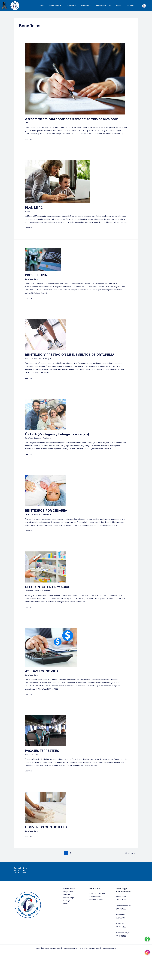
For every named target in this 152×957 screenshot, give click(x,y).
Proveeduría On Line (103, 6)
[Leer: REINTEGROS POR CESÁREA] (45, 490)
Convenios (85, 6)
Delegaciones (68, 891)
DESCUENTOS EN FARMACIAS (47, 587)
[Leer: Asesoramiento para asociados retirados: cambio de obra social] (75, 78)
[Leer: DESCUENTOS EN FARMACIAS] (45, 567)
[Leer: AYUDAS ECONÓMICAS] (51, 647)
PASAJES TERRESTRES (42, 751)
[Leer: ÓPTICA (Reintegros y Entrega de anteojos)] (45, 414)
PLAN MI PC (34, 207)
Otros (27, 123)
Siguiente (130, 853)
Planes (27, 211)
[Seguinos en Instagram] (147, 951)
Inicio (42, 6)
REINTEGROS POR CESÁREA (46, 510)
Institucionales (54, 6)
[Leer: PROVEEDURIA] (43, 259)
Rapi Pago (66, 900)
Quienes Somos (69, 888)
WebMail (66, 904)
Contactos (129, 6)
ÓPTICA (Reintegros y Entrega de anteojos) (57, 434)
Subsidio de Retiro (96, 900)
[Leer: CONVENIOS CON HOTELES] (45, 807)
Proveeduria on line (97, 893)
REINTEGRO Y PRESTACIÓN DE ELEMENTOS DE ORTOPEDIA (69, 355)
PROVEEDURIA (36, 275)
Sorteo (118, 6)
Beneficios (70, 6)
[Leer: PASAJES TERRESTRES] (45, 730)
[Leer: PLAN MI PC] (57, 181)
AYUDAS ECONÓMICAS (42, 671)
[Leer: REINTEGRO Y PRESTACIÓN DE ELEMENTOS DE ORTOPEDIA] (45, 334)
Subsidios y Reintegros (42, 358)
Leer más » (29, 139)
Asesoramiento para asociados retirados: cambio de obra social (72, 119)
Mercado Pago (68, 897)
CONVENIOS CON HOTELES (46, 827)
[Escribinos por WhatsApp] (147, 937)
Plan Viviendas (95, 896)
